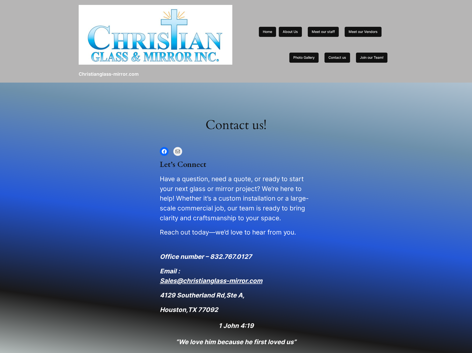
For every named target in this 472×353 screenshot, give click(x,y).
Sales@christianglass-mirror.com (211, 280)
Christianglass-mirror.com (109, 74)
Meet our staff (323, 31)
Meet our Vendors (363, 31)
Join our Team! (372, 57)
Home (267, 31)
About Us (290, 31)
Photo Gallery (304, 57)
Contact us (337, 57)
